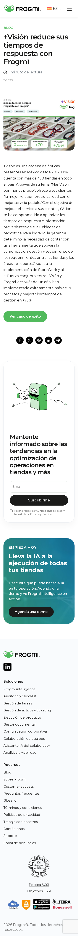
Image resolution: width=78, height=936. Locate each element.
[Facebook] (20, 340)
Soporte (10, 836)
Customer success (18, 786)
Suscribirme (39, 500)
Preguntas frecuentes (21, 793)
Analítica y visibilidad (19, 752)
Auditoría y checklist (19, 696)
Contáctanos (13, 829)
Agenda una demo (31, 612)
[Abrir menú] (69, 9)
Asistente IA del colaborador (26, 745)
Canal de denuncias (19, 843)
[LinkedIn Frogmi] (7, 667)
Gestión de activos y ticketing (27, 710)
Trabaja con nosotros (20, 822)
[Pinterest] (58, 340)
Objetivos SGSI (39, 891)
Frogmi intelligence (19, 689)
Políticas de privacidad (21, 814)
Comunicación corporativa (25, 731)
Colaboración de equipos (24, 738)
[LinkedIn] (48, 340)
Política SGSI (39, 885)
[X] (29, 340)
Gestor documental (19, 724)
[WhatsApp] (39, 340)
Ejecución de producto (22, 717)
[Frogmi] (22, 8)
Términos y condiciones (22, 808)
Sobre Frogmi (14, 779)
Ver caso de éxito (25, 316)
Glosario (9, 800)
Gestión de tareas (17, 703)
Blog (8, 27)
